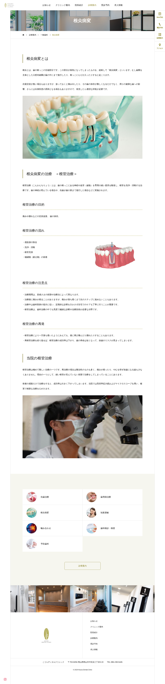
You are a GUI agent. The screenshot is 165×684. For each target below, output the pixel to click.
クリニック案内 (63, 5)
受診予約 (105, 5)
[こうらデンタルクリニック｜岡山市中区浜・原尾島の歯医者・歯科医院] (11, 5)
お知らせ (46, 5)
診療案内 (92, 5)
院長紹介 (79, 5)
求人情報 (118, 5)
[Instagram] (5, 679)
